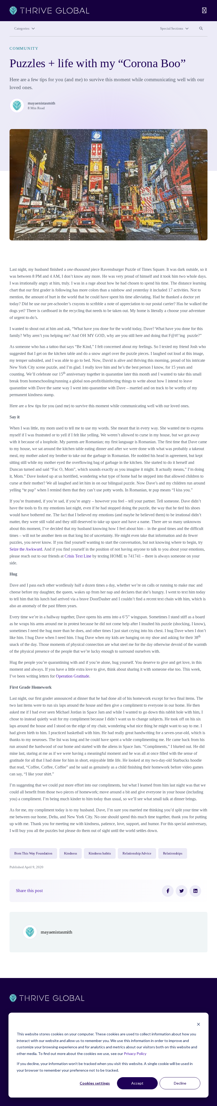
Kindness (70, 853)
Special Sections (171, 28)
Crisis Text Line (78, 556)
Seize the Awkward (26, 549)
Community (24, 48)
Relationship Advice (137, 853)
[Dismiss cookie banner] (198, 1024)
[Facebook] (168, 891)
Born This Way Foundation (33, 853)
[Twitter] (181, 891)
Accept (137, 1083)
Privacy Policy (135, 1053)
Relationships (172, 853)
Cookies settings (95, 1083)
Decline (180, 1083)
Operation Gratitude (72, 676)
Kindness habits (100, 853)
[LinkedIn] (195, 891)
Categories (21, 28)
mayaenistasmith (41, 103)
